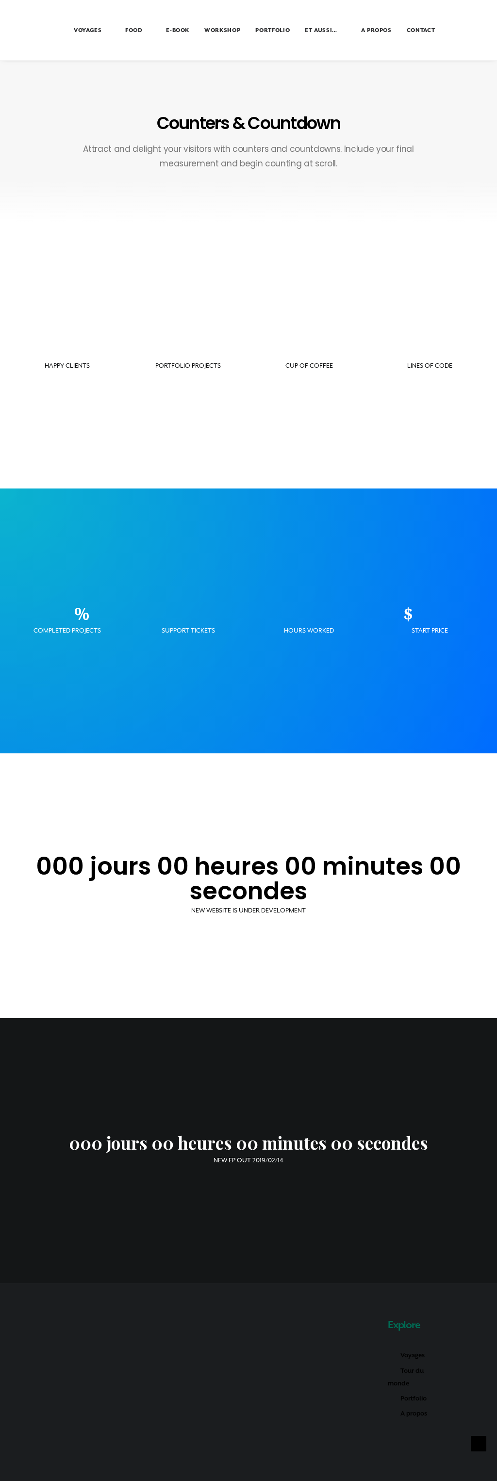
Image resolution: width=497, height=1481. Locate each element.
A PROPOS (376, 30)
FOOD (134, 30)
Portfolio (413, 1398)
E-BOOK (177, 30)
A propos (413, 1413)
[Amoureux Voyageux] (33, 30)
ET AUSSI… (321, 30)
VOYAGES (88, 30)
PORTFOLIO (272, 30)
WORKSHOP (222, 30)
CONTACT (421, 30)
